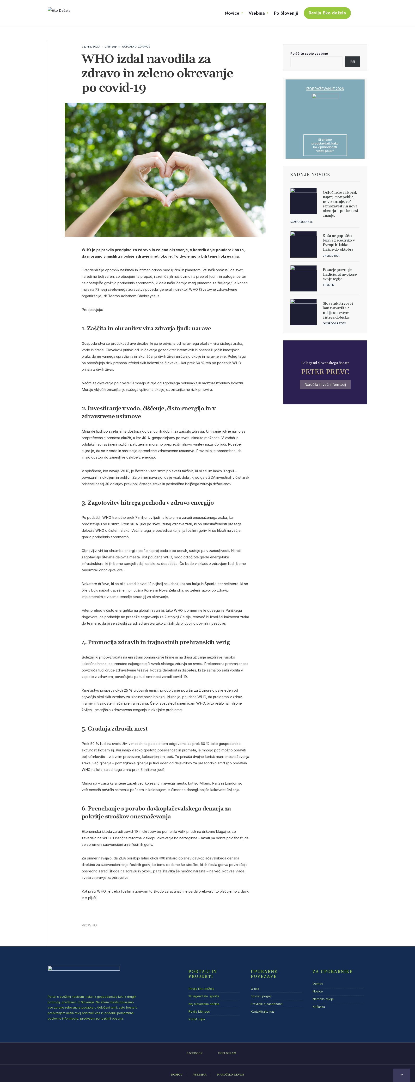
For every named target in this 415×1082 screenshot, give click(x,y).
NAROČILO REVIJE (230, 1074)
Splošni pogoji (261, 996)
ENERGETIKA (331, 255)
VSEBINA (199, 1074)
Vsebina (257, 13)
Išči (352, 62)
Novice (232, 13)
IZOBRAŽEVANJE (301, 221)
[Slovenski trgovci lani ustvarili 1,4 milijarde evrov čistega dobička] (303, 312)
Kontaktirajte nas (263, 1011)
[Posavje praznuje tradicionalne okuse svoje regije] (303, 278)
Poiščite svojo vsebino (309, 53)
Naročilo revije (323, 999)
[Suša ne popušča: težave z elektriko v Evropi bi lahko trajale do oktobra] (303, 244)
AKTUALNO (129, 46)
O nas (255, 989)
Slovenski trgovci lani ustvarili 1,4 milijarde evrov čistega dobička (338, 310)
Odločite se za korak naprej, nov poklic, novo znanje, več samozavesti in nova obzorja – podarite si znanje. (340, 204)
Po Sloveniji (286, 13)
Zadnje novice (310, 174)
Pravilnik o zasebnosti (266, 1004)
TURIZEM (329, 285)
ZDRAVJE (144, 46)
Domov (318, 983)
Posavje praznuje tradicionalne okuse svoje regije (339, 274)
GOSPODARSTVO (334, 323)
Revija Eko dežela (327, 13)
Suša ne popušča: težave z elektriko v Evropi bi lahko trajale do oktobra (339, 242)
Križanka (319, 1007)
